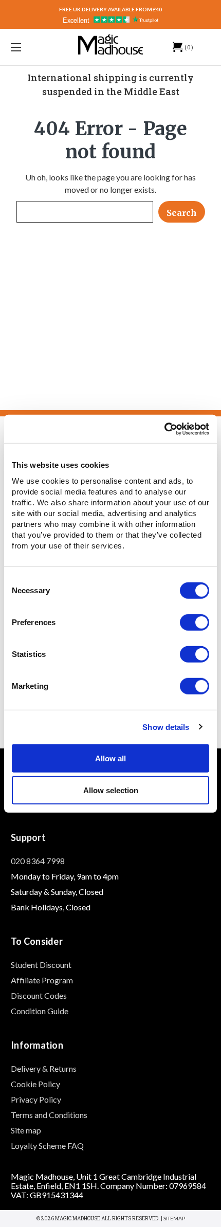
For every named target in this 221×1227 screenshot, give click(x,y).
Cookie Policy (35, 1084)
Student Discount (41, 964)
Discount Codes (39, 995)
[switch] (194, 622)
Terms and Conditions (49, 1115)
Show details (165, 727)
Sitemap (174, 1218)
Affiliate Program (42, 980)
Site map (26, 1130)
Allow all (110, 758)
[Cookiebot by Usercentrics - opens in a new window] (164, 428)
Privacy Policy (36, 1099)
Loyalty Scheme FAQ (47, 1145)
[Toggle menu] (31, 47)
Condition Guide (39, 1011)
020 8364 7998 (38, 861)
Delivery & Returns (44, 1068)
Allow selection (110, 790)
